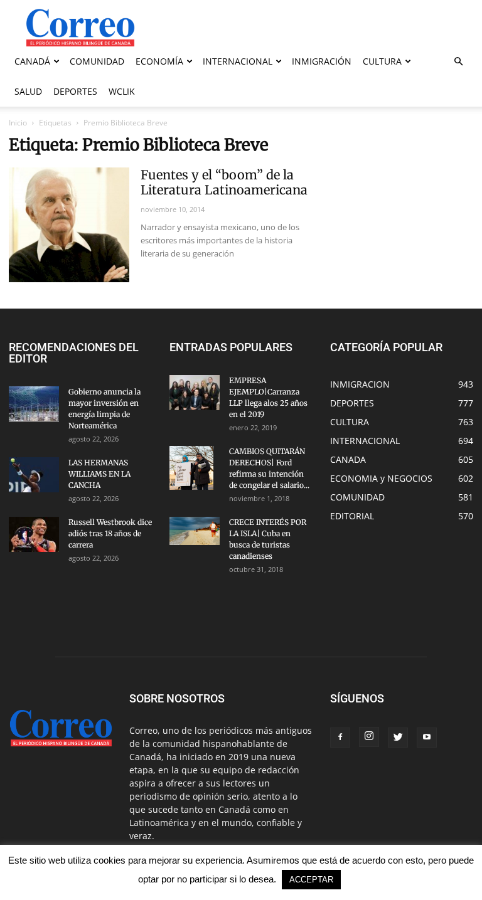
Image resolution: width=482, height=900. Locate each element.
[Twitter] (398, 738)
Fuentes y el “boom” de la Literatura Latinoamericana (224, 182)
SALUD (28, 91)
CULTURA (382, 61)
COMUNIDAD (97, 61)
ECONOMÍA (159, 61)
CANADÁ (32, 61)
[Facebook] (340, 738)
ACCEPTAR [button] (311, 879)
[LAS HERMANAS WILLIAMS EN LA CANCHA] (34, 474)
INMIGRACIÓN (321, 61)
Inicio (18, 122)
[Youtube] (427, 738)
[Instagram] (369, 737)
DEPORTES (75, 91)
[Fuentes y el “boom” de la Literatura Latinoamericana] (69, 224)
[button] (458, 62)
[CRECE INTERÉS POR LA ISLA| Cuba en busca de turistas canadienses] (194, 531)
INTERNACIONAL (237, 61)
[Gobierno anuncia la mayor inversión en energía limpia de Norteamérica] (34, 403)
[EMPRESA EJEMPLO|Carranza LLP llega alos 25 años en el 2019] (194, 392)
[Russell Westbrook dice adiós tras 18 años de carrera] (34, 534)
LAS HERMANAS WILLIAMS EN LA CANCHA (99, 474)
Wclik (122, 91)
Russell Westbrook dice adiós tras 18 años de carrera (110, 533)
